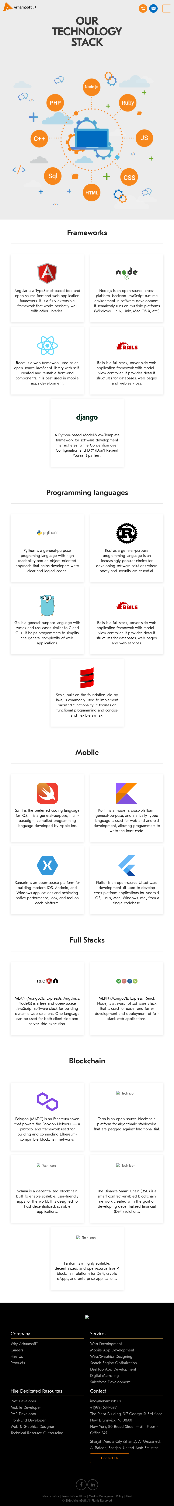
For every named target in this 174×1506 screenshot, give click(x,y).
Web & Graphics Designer (32, 1426)
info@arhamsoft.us (105, 1401)
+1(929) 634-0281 (104, 1407)
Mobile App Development (112, 1350)
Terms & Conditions (74, 1496)
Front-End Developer (28, 1420)
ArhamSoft (79, 1500)
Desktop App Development (113, 1369)
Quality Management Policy (106, 1496)
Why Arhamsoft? (24, 1344)
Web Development (106, 1344)
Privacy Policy (50, 1496)
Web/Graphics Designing (111, 1356)
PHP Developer (23, 1414)
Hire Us (17, 1356)
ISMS (129, 1496)
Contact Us (109, 1458)
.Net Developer (23, 1401)
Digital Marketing (104, 1376)
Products (18, 1363)
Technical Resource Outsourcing (37, 1433)
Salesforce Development (110, 1382)
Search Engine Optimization (113, 1363)
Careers (17, 1350)
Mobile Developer (26, 1407)
